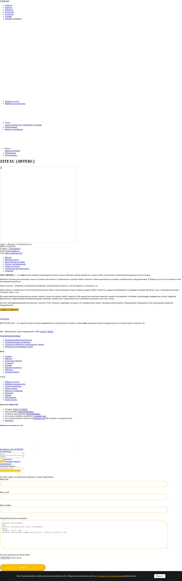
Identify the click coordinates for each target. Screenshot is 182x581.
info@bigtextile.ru (33, 414)
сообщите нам (40, 416)
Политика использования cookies (19, 347)
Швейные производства (15, 104)
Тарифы (8, 16)
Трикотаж (9, 271)
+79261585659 (14, 249)
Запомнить (7, 459)
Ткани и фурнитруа (13, 386)
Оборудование (11, 127)
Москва (8, 257)
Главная (8, 5)
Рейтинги (9, 10)
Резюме (17, 151)
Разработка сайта (11, 449)
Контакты (9, 420)
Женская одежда (12, 260)
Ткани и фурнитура (13, 125)
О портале (9, 14)
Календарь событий (13, 361)
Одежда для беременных (15, 264)
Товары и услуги (12, 101)
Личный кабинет (12, 372)
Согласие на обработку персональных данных (24, 344)
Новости (8, 7)
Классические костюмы (15, 262)
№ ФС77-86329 (46, 331)
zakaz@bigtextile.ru (26, 411)
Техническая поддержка (10, 336)
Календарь (9, 12)
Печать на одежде (12, 266)
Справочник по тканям (32, 125)
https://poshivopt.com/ (13, 253)
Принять (160, 576)
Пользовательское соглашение (17, 342)
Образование (10, 153)
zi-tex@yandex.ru (13, 251)
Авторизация (5, 464)
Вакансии (9, 151)
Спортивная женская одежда (17, 269)
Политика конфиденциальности (18, 340)
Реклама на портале (13, 19)
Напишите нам (39, 418)
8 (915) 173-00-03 (20, 409)
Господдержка (11, 155)
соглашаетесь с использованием (110, 576)
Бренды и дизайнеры (14, 129)
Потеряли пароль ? (13, 461)
